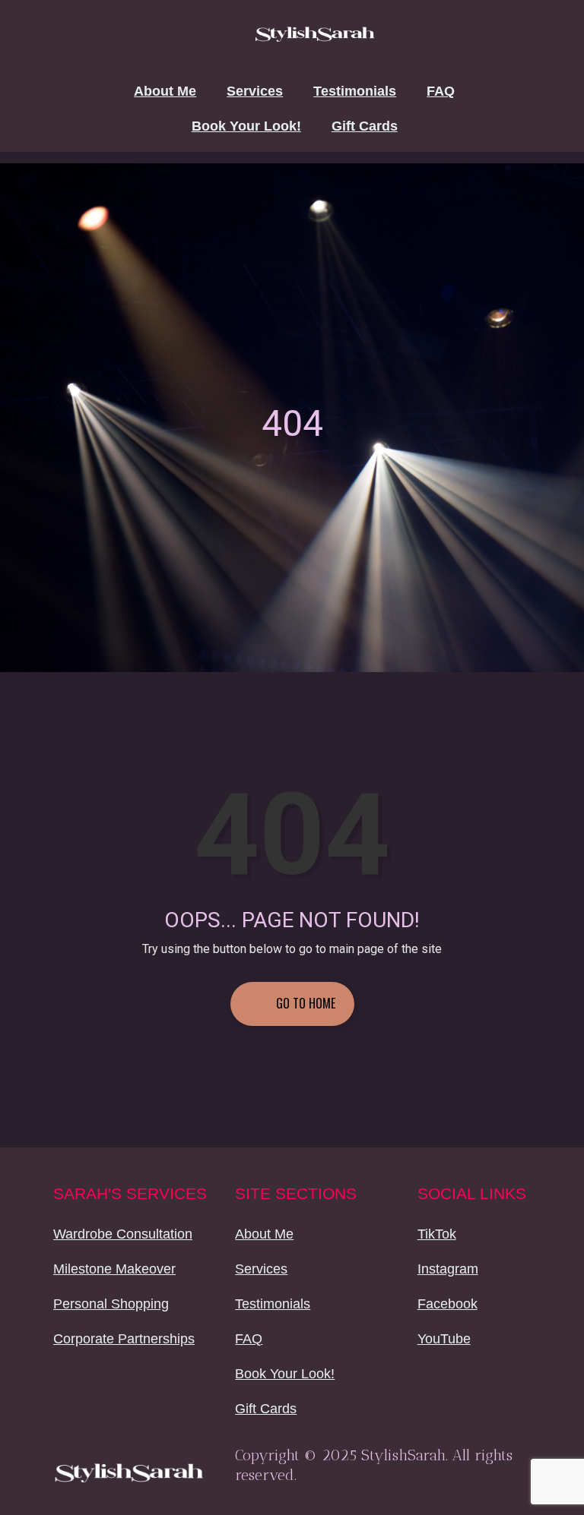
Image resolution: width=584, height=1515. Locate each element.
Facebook (447, 1303)
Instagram (447, 1269)
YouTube (444, 1338)
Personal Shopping (111, 1303)
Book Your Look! (246, 126)
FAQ (441, 91)
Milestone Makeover (114, 1269)
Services (255, 91)
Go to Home (304, 1003)
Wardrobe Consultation (122, 1234)
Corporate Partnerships (124, 1338)
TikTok (436, 1234)
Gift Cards (365, 126)
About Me (165, 91)
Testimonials (354, 91)
